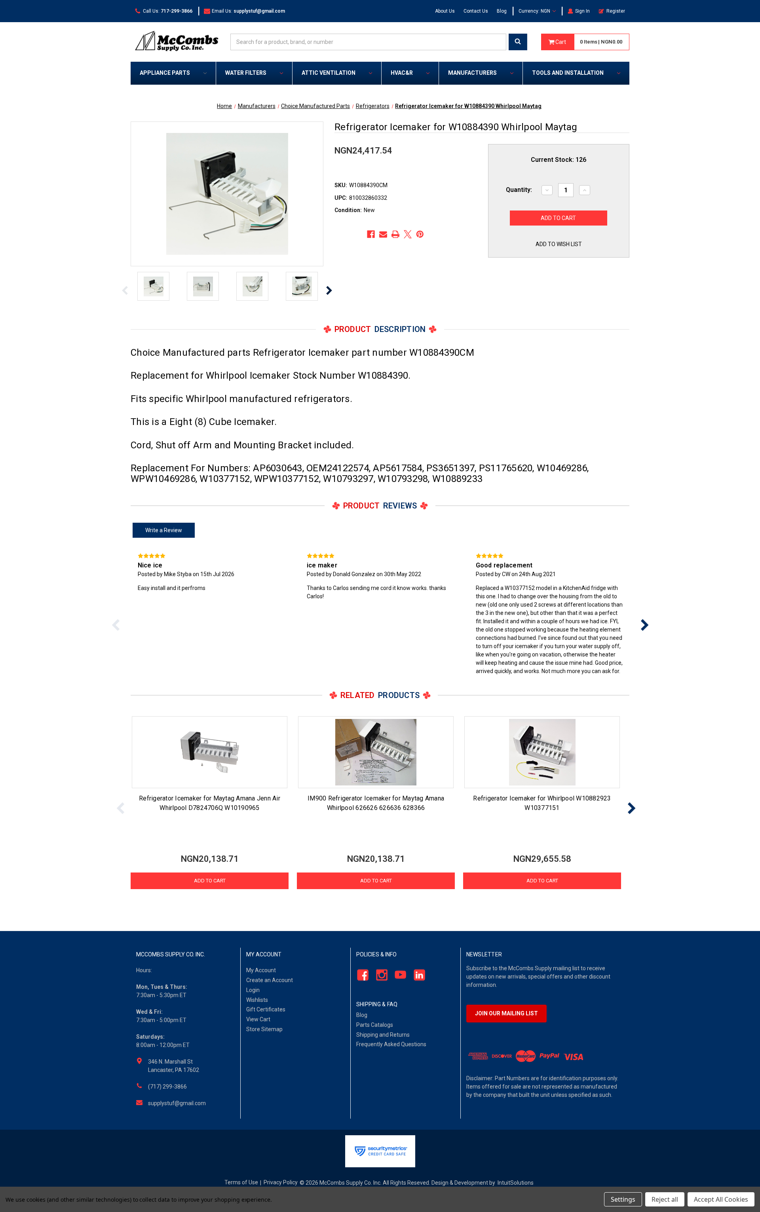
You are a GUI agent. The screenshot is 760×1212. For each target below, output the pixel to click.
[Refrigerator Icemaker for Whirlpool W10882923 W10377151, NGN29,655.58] (542, 752)
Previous (125, 290)
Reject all (665, 1199)
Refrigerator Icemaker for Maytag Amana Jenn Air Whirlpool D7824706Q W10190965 (209, 803)
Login (253, 990)
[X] (408, 234)
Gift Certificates (265, 1009)
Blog (502, 11)
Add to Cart (210, 881)
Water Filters (245, 73)
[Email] (383, 234)
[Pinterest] (420, 234)
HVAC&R (402, 73)
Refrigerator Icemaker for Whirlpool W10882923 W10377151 (542, 803)
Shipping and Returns (383, 1035)
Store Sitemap (264, 1029)
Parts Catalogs (374, 1025)
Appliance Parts (165, 73)
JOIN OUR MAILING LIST (506, 1013)
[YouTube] (398, 975)
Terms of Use (241, 1182)
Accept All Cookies (721, 1199)
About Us (445, 11)
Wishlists (257, 1000)
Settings (623, 1199)
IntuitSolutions (516, 1183)
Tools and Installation (568, 73)
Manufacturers (472, 73)
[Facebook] (371, 234)
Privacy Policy (281, 1182)
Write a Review (163, 530)
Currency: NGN (535, 11)
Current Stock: (558, 159)
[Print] (395, 234)
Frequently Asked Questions (391, 1044)
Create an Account (269, 980)
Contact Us (476, 11)
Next (329, 290)
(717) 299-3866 (167, 1086)
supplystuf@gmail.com (177, 1103)
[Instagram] (379, 975)
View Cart (258, 1019)
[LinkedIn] (417, 975)
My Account (261, 970)
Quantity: (519, 189)
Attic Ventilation (328, 73)
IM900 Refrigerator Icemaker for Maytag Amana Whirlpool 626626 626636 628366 (376, 803)
